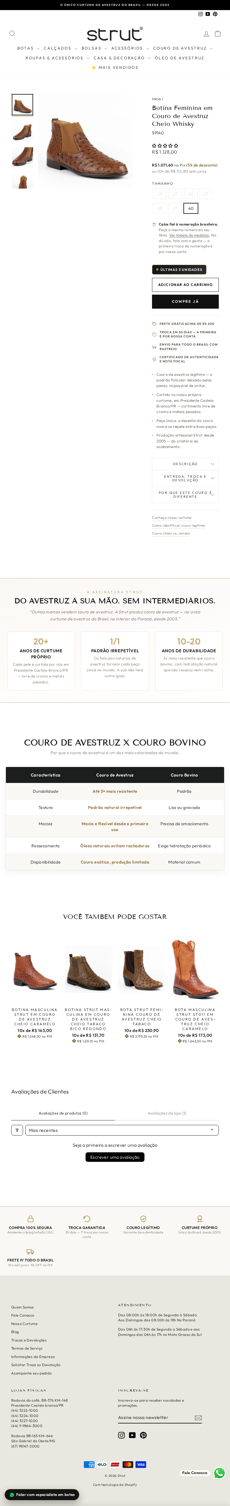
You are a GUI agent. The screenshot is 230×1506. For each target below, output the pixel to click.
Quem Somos (22, 1307)
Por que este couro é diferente (185, 495)
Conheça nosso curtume (172, 517)
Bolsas (92, 48)
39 (175, 208)
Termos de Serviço (26, 1348)
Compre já (185, 301)
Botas (26, 48)
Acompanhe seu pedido (31, 1373)
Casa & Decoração (120, 57)
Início (156, 99)
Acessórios (128, 48)
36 (190, 193)
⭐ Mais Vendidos (115, 67)
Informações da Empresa (33, 1356)
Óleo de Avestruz (179, 57)
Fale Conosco (22, 1315)
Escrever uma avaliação (115, 1157)
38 (159, 208)
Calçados (58, 48)
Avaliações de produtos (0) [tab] (63, 1113)
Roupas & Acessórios (55, 57)
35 (175, 193)
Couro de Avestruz (180, 48)
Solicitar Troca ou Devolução (36, 1364)
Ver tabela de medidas (189, 235)
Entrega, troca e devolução (185, 478)
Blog (15, 1331)
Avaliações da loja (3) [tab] (167, 1113)
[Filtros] (17, 1130)
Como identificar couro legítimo (178, 525)
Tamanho (162, 183)
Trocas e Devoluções (29, 1340)
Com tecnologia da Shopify (115, 1484)
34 (159, 193)
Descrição (185, 464)
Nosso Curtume (24, 1323)
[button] (165, 145)
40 (191, 208)
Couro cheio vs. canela (171, 533)
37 (206, 193)
